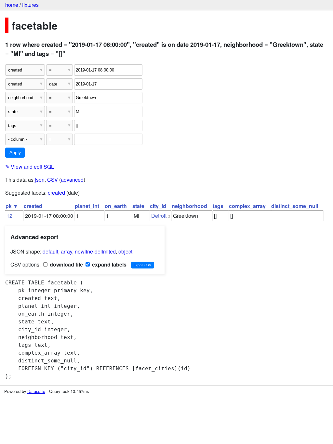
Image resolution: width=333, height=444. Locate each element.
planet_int (87, 206)
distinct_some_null (294, 206)
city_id (158, 206)
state (138, 206)
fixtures (30, 4)
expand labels (109, 264)
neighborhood (189, 206)
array (66, 251)
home (11, 4)
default (50, 251)
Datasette (36, 391)
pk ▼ (12, 206)
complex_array (247, 206)
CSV (52, 179)
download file (65, 264)
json (40, 179)
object (125, 251)
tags (218, 206)
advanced (72, 179)
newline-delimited (95, 251)
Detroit (158, 215)
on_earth (116, 206)
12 (9, 215)
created (56, 192)
